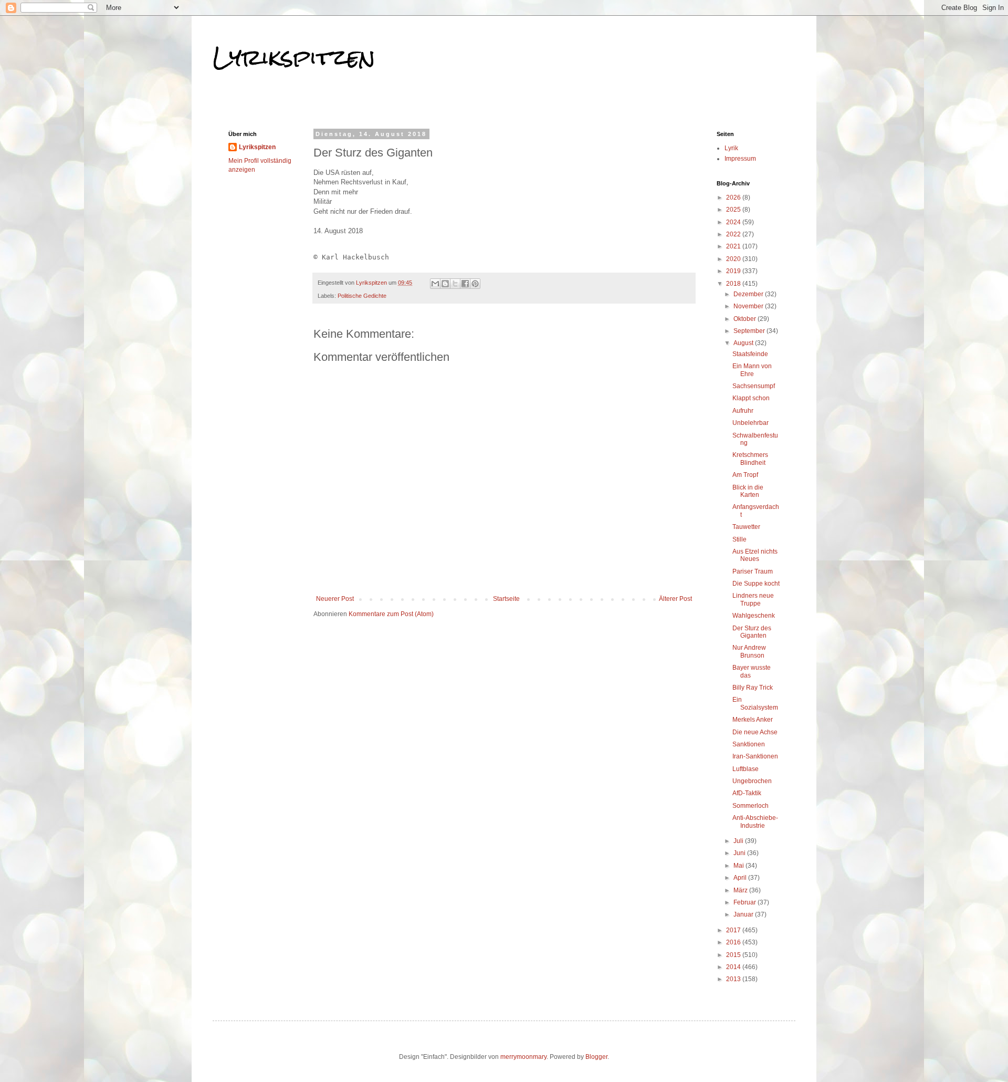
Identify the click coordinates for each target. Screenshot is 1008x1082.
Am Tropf (745, 474)
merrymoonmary (523, 1056)
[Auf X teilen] (455, 283)
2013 (734, 979)
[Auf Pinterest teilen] (475, 283)
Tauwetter (746, 526)
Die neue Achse (755, 732)
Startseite (506, 598)
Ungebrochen (752, 781)
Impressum (740, 158)
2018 (734, 283)
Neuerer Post (335, 598)
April (740, 877)
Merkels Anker (752, 719)
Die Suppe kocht (756, 583)
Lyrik (731, 148)
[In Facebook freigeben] (465, 283)
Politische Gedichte (362, 296)
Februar (745, 902)
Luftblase (745, 769)
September (749, 331)
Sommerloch (750, 805)
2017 (734, 930)
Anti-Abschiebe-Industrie (755, 821)
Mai (739, 865)
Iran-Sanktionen (755, 756)
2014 (734, 967)
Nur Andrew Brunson (749, 651)
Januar (744, 914)
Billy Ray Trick (752, 687)
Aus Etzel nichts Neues (755, 555)
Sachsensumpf (753, 386)
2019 (734, 271)
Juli (739, 841)
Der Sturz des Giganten (751, 632)
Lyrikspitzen (294, 57)
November (749, 306)
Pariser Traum (752, 571)
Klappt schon (751, 398)
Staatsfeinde (750, 354)
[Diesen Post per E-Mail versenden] (435, 283)
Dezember (749, 294)
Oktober (745, 318)
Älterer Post (675, 598)
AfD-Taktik (746, 793)
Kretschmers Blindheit (750, 458)
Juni (740, 853)
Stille (739, 539)
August (744, 343)
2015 (734, 955)
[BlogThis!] (445, 283)
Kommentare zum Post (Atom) (391, 614)
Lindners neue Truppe (753, 599)
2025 (734, 209)
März (741, 890)
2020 (734, 259)
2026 (734, 197)
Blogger (596, 1056)
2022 (734, 234)
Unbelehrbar (750, 422)
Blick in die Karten (747, 491)
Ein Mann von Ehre (752, 369)
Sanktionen (748, 744)
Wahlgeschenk (753, 615)
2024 (734, 222)
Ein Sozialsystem (755, 703)
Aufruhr (742, 410)
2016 (734, 942)
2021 (734, 246)
